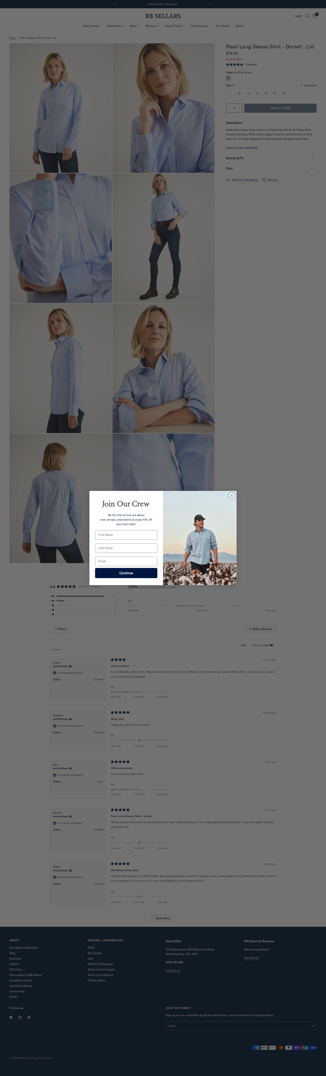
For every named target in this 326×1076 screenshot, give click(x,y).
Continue (126, 573)
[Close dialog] (231, 495)
